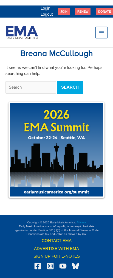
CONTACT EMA (57, 240)
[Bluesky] (75, 266)
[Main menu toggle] (101, 33)
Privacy (81, 222)
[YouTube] (63, 266)
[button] (64, 11)
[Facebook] (37, 266)
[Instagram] (50, 266)
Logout (47, 14)
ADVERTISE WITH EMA (56, 248)
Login (45, 8)
